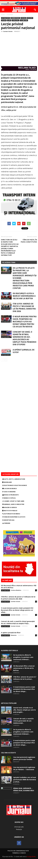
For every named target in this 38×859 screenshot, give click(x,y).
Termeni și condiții (19, 853)
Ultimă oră (23, 20)
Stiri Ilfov (15, 20)
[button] (35, 10)
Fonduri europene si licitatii (14, 517)
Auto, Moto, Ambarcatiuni (14, 479)
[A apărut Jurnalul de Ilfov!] (6, 352)
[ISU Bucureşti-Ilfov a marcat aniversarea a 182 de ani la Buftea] (6, 295)
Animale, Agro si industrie (14, 504)
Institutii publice (10, 511)
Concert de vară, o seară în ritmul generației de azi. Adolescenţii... (23, 721)
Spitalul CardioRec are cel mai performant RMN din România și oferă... (24, 779)
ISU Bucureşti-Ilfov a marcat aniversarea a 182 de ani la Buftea (24, 296)
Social (23, 18)
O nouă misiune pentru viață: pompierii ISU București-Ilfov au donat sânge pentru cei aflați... (17, 610)
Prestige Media (31, 856)
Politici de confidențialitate (18, 851)
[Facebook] (19, 843)
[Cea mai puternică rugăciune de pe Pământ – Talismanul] (6, 769)
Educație (30, 18)
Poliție (4, 20)
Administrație (15, 18)
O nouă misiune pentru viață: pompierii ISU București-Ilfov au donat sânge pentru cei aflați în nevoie (25, 321)
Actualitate (5, 18)
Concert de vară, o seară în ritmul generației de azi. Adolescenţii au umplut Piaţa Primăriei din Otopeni (24, 338)
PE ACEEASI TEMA (8, 262)
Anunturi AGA (8, 520)
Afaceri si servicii (10, 507)
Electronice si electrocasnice (15, 485)
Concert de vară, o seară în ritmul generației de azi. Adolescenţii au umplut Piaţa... (18, 622)
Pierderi (7, 523)
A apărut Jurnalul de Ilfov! (10, 633)
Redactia (13, 635)
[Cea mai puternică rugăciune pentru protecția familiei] (6, 759)
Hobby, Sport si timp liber (14, 501)
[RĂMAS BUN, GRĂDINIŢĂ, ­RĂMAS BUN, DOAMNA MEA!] (6, 791)
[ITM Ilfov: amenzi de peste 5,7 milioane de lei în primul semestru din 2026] (6, 306)
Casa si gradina (9, 492)
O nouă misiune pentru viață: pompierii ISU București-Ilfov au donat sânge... (24, 689)
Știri (9, 20)
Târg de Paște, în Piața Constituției (29, 241)
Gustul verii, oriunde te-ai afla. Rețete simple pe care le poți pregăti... (24, 710)
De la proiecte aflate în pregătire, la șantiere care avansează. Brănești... (23, 657)
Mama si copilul (9, 498)
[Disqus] (19, 391)
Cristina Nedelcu (16, 590)
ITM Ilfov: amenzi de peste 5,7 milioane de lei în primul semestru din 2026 (24, 307)
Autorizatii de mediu (12, 514)
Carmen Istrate (7, 31)
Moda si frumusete (11, 495)
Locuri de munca (10, 488)
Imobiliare (7, 482)
